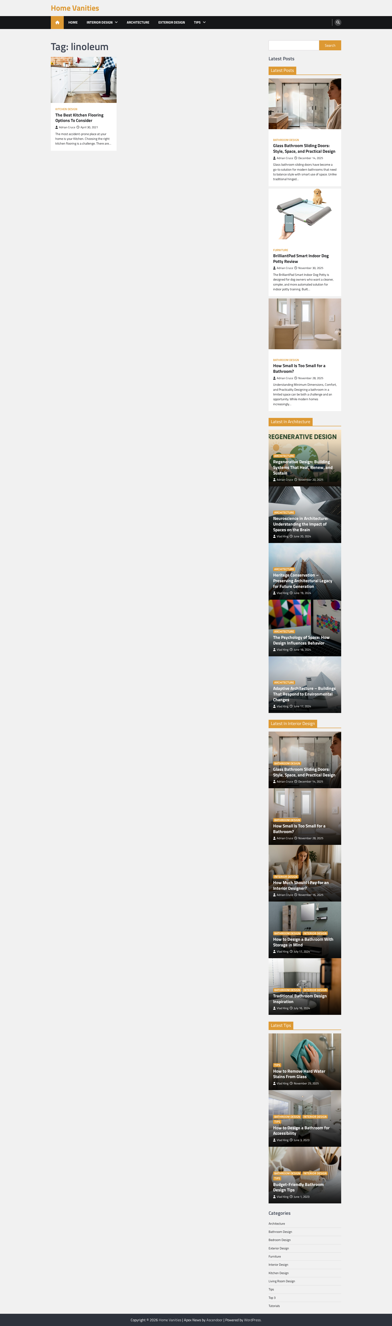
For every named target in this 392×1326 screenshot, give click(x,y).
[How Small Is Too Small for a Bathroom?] (305, 323)
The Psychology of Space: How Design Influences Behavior (301, 640)
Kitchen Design (66, 109)
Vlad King (283, 536)
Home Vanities (75, 8)
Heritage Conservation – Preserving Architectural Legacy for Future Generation (302, 580)
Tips (197, 22)
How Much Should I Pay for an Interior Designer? (301, 885)
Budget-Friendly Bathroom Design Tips (298, 1187)
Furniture (280, 250)
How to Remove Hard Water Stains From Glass (299, 1074)
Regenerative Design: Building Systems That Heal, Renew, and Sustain (303, 467)
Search (330, 45)
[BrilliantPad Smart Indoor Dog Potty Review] (305, 214)
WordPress (252, 1320)
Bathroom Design (286, 140)
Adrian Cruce (67, 127)
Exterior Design (171, 22)
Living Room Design (282, 1281)
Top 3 (272, 1297)
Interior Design (100, 22)
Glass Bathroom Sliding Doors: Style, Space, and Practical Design (304, 148)
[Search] (338, 22)
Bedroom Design (280, 1239)
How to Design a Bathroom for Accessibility (301, 1130)
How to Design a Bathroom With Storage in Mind (303, 942)
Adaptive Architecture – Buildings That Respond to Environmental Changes (304, 694)
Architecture (138, 22)
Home (73, 22)
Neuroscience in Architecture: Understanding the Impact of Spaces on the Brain (300, 524)
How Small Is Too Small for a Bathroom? (299, 368)
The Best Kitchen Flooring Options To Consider (79, 118)
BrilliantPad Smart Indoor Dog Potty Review (301, 258)
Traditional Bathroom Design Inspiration (300, 998)
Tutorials (274, 1305)
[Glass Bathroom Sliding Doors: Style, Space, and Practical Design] (305, 103)
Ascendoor (214, 1320)
